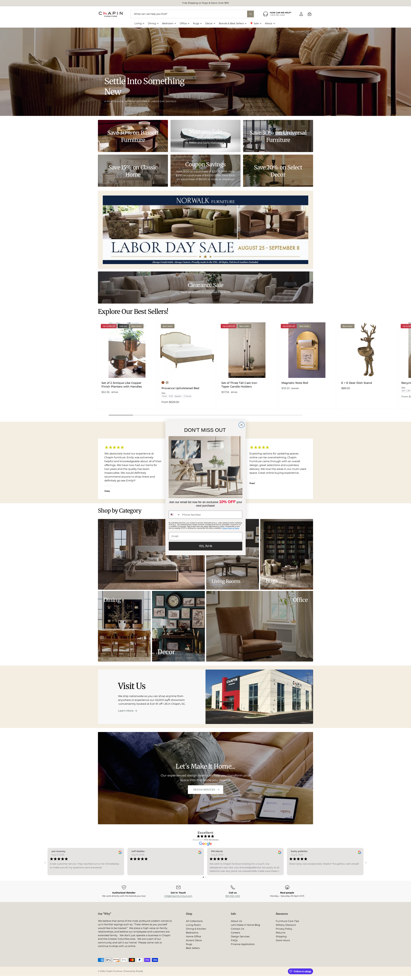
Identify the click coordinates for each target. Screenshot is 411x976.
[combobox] (174, 514)
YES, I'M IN (205, 546)
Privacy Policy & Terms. (230, 528)
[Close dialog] (241, 425)
